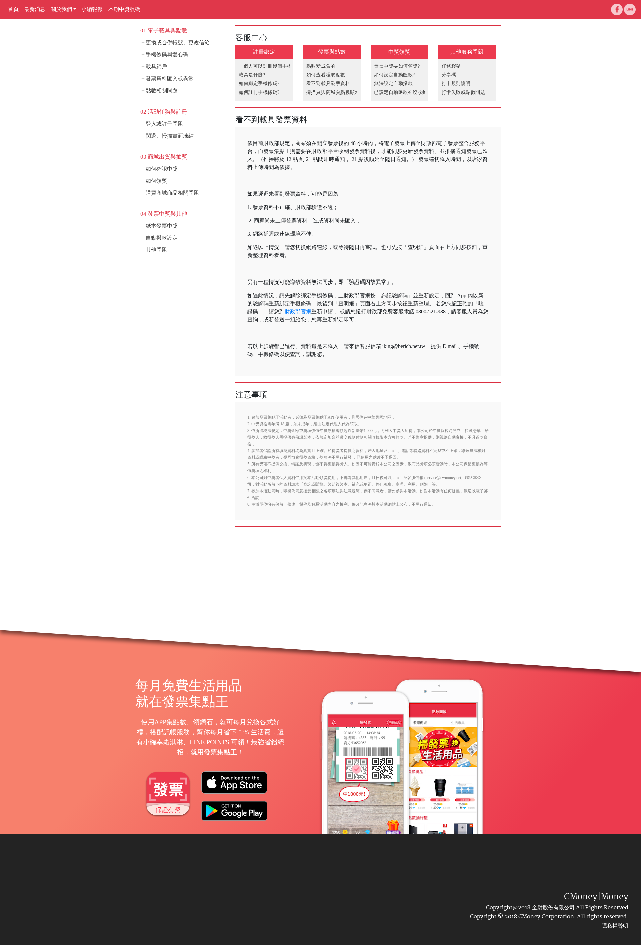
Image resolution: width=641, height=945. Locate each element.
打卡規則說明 (456, 83)
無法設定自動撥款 (393, 83)
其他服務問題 (466, 52)
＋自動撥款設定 (159, 238)
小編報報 (92, 9)
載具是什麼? (252, 74)
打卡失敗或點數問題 (463, 92)
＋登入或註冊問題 (161, 124)
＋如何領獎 (153, 181)
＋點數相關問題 (159, 90)
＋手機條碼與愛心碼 (164, 54)
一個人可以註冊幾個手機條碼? (271, 66)
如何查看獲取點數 (325, 74)
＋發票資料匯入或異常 (167, 78)
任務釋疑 (451, 66)
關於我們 (61, 9)
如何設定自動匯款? (394, 74)
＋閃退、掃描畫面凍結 (167, 136)
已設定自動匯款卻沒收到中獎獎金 (410, 92)
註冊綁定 (264, 52)
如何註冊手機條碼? (259, 92)
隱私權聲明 (615, 926)
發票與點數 (332, 52)
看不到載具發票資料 (328, 83)
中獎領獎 (399, 52)
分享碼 (449, 74)
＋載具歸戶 (153, 66)
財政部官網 (298, 311)
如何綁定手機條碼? (259, 83)
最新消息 (34, 9)
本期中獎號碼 (124, 9)
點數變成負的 (321, 66)
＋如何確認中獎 (159, 169)
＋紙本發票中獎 (159, 226)
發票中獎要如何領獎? (397, 66)
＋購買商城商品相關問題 (169, 193)
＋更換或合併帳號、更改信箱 (175, 42)
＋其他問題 (153, 250)
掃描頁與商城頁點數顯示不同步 (340, 92)
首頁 (13, 9)
